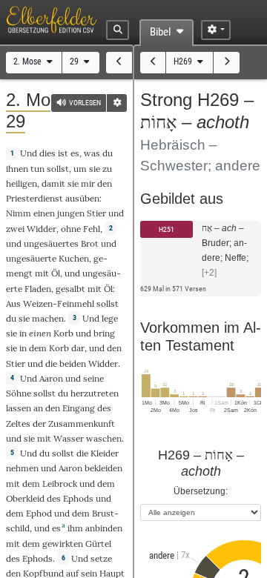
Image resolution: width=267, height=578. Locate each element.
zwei (15, 228)
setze (101, 558)
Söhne (18, 393)
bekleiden (103, 468)
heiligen (21, 183)
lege (110, 318)
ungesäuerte (31, 258)
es (74, 153)
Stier (96, 213)
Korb (63, 333)
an (38, 407)
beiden (72, 363)
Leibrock (59, 483)
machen (48, 318)
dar (78, 347)
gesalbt (70, 288)
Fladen (37, 288)
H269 (184, 61)
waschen (104, 438)
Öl (55, 273)
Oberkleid (25, 498)
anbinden (103, 528)
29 (75, 61)
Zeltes (18, 423)
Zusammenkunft (81, 423)
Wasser (68, 438)
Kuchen (74, 258)
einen (44, 213)
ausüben (82, 198)
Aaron (51, 378)
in (23, 347)
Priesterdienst (34, 198)
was (92, 153)
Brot (90, 243)
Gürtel (98, 543)
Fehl (91, 228)
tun (37, 168)
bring (104, 333)
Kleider (104, 453)
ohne (71, 228)
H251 (166, 229)
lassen (18, 407)
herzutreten (94, 393)
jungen (71, 213)
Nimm (18, 213)
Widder (41, 228)
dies (47, 153)
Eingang (78, 407)
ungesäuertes (51, 243)
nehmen (22, 468)
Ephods (78, 498)
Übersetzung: (201, 490)
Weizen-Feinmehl (58, 303)
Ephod (39, 513)
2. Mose (28, 61)
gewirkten (62, 543)
